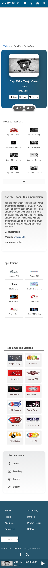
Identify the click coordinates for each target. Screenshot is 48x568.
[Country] (38, 3)
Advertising (32, 510)
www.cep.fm (19, 237)
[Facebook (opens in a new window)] (20, 554)
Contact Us (10, 529)
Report (24, 97)
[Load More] (24, 181)
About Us (9, 523)
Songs (26, 91)
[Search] (44, 3)
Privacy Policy (34, 523)
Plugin (8, 517)
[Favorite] (25, 3)
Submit (8, 510)
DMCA (30, 529)
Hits (20, 91)
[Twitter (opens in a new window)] (27, 554)
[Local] (31, 3)
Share (15, 97)
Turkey (6, 46)
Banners (31, 517)
